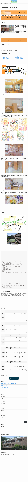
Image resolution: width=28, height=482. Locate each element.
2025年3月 (3, 417)
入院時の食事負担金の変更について (5, 387)
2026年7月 (3, 398)
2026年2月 (3, 405)
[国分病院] (14, 1)
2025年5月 (3, 415)
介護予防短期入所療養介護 (5, 58)
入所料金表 (16, 56)
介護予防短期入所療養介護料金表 (19, 58)
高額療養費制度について (4, 385)
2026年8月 (3, 396)
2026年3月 (3, 403)
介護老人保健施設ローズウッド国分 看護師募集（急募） (8, 383)
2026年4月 (3, 401)
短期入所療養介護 (4, 57)
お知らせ (3, 426)
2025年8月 (3, 410)
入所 (2, 56)
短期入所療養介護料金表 (18, 57)
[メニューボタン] (1, 1)
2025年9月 (3, 408)
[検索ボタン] (26, 1)
